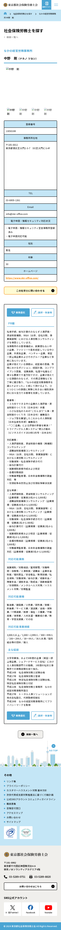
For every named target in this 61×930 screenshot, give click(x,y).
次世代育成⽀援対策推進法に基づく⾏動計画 (30, 794)
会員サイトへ (46, 7)
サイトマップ (14, 821)
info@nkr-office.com (17, 213)
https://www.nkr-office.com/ (22, 278)
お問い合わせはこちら (30, 886)
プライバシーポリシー (18, 785)
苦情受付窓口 (14, 808)
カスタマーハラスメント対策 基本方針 (27, 790)
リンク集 (11, 781)
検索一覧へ (12, 37)
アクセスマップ (15, 812)
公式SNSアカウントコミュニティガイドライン (31, 799)
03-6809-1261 (13, 200)
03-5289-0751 (17, 876)
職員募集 (11, 803)
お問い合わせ (14, 817)
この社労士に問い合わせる (30, 290)
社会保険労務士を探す (22, 13)
